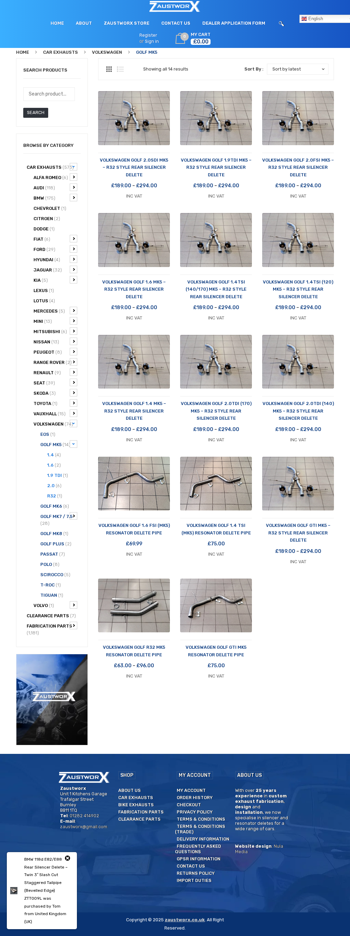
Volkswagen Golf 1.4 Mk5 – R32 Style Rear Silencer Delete (134, 411)
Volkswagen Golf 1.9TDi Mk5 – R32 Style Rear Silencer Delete (216, 167)
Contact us (191, 866)
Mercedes (49, 311)
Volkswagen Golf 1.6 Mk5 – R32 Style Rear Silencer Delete (134, 289)
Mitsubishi (50, 331)
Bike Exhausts (136, 804)
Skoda (44, 393)
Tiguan (51, 595)
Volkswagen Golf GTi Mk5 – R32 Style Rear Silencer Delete (298, 533)
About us (129, 790)
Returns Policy (196, 873)
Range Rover (52, 362)
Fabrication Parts (49, 629)
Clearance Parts (139, 819)
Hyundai (46, 259)
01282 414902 (84, 815)
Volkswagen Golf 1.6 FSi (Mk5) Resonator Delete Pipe (134, 529)
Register (148, 35)
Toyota (45, 403)
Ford (44, 249)
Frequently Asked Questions (198, 849)
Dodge (44, 228)
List (120, 69)
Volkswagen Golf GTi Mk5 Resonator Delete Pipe (216, 651)
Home (22, 52)
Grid (109, 69)
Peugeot (47, 352)
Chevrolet (49, 208)
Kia (40, 280)
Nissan (46, 341)
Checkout (189, 804)
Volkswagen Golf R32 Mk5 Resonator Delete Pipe (134, 651)
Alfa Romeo (50, 177)
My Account (191, 790)
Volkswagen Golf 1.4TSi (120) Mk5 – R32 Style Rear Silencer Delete (298, 289)
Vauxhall (49, 413)
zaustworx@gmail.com (83, 826)
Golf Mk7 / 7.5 (56, 520)
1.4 (54, 454)
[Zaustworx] (175, 6)
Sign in (152, 41)
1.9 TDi (57, 475)
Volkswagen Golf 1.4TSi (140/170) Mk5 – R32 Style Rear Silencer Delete (216, 289)
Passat (52, 554)
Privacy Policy (195, 811)
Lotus (44, 300)
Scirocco (55, 574)
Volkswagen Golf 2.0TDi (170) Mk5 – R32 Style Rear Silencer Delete (216, 411)
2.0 (54, 485)
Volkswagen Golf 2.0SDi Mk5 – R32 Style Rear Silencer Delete (134, 167)
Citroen (46, 218)
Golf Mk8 (54, 533)
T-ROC (50, 584)
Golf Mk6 (54, 506)
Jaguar (47, 270)
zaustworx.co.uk (185, 919)
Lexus (43, 290)
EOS (47, 434)
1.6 (54, 465)
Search (35, 112)
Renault (47, 372)
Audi (44, 187)
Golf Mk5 (55, 444)
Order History (195, 797)
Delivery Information (203, 839)
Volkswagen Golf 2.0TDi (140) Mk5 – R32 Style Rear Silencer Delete (298, 411)
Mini (42, 321)
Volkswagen (107, 52)
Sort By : (254, 69)
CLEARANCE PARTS (51, 615)
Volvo (43, 605)
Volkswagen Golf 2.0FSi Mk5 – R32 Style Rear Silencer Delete (298, 167)
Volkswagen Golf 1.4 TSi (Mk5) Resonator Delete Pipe (216, 529)
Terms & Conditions (201, 819)
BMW (44, 198)
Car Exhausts (60, 52)
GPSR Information (198, 858)
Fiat (41, 239)
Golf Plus (55, 543)
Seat (44, 382)
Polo (49, 564)
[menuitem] (57, 23)
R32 (54, 495)
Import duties (194, 880)
